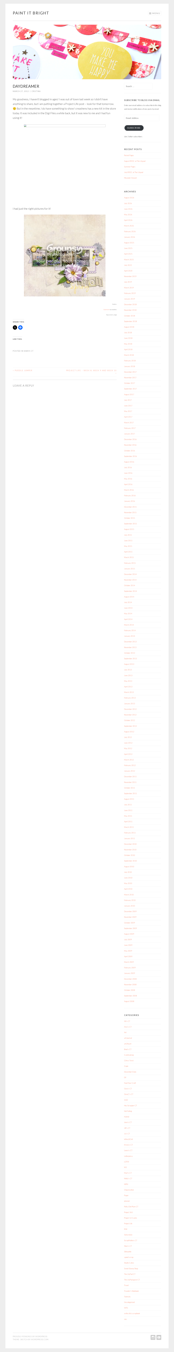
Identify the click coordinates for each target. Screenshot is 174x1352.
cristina (36, 91)
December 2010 (130, 844)
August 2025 (129, 243)
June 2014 (128, 608)
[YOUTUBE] (158, 1337)
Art (125, 1032)
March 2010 (129, 895)
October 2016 (129, 451)
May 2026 (128, 214)
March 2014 (129, 625)
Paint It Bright (31, 13)
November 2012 (130, 715)
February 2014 (130, 630)
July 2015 (128, 535)
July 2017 (128, 400)
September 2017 (130, 389)
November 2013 (130, 647)
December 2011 (130, 776)
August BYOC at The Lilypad (134, 161)
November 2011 (130, 782)
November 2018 (130, 310)
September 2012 (130, 726)
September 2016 (130, 456)
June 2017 (128, 406)
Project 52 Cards (130, 1218)
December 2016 (130, 439)
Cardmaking (129, 1055)
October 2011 (129, 788)
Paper (126, 1195)
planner (127, 1201)
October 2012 (129, 720)
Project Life (128, 1223)
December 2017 (130, 372)
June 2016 (128, 473)
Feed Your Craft (130, 1083)
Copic (126, 1066)
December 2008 (130, 979)
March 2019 (129, 288)
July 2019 (128, 282)
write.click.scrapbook (132, 1313)
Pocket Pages (129, 155)
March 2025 (129, 259)
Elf (125, 1077)
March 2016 (129, 490)
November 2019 (130, 276)
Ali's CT (127, 1021)
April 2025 (128, 254)
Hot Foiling (128, 1111)
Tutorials (127, 1297)
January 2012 (129, 771)
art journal (128, 1038)
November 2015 (130, 512)
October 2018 (129, 316)
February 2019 (130, 293)
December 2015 (130, 507)
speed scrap (128, 1257)
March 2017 (129, 422)
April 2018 (128, 349)
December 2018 (130, 304)
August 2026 (129, 198)
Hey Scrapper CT (130, 1105)
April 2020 (128, 271)
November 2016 (130, 445)
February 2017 (130, 428)
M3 (125, 1167)
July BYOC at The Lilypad (133, 172)
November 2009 (130, 917)
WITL (126, 1308)
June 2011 (128, 810)
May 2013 (128, 681)
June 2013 (128, 675)
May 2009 (128, 951)
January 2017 (129, 434)
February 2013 (130, 698)
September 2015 (130, 524)
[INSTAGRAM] (152, 1337)
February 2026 (130, 231)
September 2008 (130, 996)
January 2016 (129, 501)
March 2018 (129, 355)
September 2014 (130, 591)
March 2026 (129, 226)
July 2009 (128, 939)
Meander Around (130, 178)
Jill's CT (127, 1128)
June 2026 (128, 209)
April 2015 (128, 552)
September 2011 (130, 793)
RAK (125, 1229)
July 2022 (128, 265)
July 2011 (128, 805)
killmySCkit (128, 1139)
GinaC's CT (128, 1094)
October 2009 (129, 923)
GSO (126, 1100)
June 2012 (128, 743)
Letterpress (128, 1156)
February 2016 (130, 495)
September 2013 (130, 658)
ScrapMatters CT (130, 1240)
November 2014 (130, 580)
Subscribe (134, 128)
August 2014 (129, 597)
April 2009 (128, 956)
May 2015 (128, 546)
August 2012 (129, 732)
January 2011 (129, 838)
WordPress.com (39, 1339)
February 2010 (130, 900)
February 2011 (130, 833)
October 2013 (129, 653)
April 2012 (128, 754)
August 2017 (129, 394)
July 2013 (128, 670)
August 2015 (129, 529)
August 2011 (129, 799)
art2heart (127, 1044)
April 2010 (128, 889)
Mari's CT (128, 1173)
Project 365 (128, 1212)
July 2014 (128, 602)
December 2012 (130, 709)
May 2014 (128, 613)
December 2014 (130, 574)
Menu (156, 13)
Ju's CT (127, 1134)
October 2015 (129, 518)
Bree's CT (127, 1049)
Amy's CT (128, 1027)
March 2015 (129, 557)
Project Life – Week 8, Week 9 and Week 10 (91, 371)
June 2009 (128, 945)
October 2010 (129, 855)
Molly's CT (128, 1178)
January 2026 (129, 237)
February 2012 (130, 765)
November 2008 (130, 984)
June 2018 (128, 338)
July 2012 (128, 737)
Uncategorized (129, 1302)
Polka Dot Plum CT (131, 1207)
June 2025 (128, 248)
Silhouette (127, 1252)
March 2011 (129, 827)
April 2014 (128, 619)
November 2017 (130, 377)
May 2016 (128, 479)
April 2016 (128, 484)
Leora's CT (128, 1150)
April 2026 (128, 220)
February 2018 (130, 361)
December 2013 (130, 642)
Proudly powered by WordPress (30, 1336)
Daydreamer (106, 309)
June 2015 (128, 540)
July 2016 (128, 467)
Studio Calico (129, 1263)
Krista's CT (128, 1145)
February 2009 (130, 968)
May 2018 (128, 344)
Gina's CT (128, 1089)
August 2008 (129, 1001)
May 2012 (128, 748)
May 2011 (128, 816)
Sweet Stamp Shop (131, 1268)
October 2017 (129, 383)
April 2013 (128, 687)
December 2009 (130, 911)
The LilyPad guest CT (132, 1280)
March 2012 (129, 760)
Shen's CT (29, 351)
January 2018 (129, 366)
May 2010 (128, 883)
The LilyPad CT (129, 1274)
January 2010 (129, 906)
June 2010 (128, 878)
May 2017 (128, 411)
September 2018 (130, 321)
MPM (126, 1184)
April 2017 (128, 417)
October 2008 (129, 990)
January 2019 (129, 299)
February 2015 (130, 563)
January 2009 (129, 973)
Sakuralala (128, 1235)
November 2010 (130, 850)
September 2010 (130, 861)
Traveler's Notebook (131, 1291)
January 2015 (129, 569)
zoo (125, 1319)
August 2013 (129, 664)
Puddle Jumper (22, 370)
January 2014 (129, 636)
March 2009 (129, 962)
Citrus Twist (128, 1060)
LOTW (126, 1162)
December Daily (130, 1072)
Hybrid (126, 1117)
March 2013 (129, 692)
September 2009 (130, 928)
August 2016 (129, 462)
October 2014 (129, 585)
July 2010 (128, 872)
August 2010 (129, 866)
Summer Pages (129, 167)
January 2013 (129, 703)
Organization (129, 1190)
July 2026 (128, 203)
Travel (126, 1285)
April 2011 (128, 821)
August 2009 (129, 934)
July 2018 (128, 332)
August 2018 (129, 327)
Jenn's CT (128, 1122)
